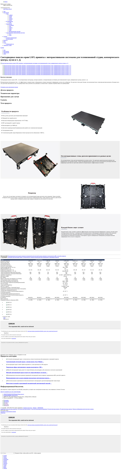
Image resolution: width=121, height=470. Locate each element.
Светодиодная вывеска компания (39, 409)
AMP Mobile (40, 407)
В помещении (9, 21)
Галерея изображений (11, 37)
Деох (7, 13)
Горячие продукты (27, 407)
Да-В (10, 35)
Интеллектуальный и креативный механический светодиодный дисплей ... (29, 383)
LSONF (11, 18)
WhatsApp (3, 412)
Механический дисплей (14, 31)
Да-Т (10, 34)
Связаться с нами (7, 45)
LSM (10, 30)
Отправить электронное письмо (8, 411)
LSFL (10, 29)
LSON (10, 16)
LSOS (10, 20)
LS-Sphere (11, 25)
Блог (4, 41)
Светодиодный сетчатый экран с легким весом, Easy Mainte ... (25, 361)
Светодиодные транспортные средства (15, 32)
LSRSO (11, 15)
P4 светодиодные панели (53, 409)
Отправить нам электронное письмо (9, 87)
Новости (5, 40)
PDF (4, 318)
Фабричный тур (10, 44)
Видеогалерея (9, 39)
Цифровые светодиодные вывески (9, 409)
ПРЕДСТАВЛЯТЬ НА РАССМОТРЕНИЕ (11, 391)
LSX (10, 26)
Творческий (9, 24)
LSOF (10, 17)
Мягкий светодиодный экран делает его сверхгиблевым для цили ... (26, 372)
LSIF (10, 22)
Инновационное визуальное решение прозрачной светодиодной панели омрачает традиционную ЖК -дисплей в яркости (37, 256)
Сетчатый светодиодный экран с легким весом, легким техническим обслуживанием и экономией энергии (33, 257)
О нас (4, 42)
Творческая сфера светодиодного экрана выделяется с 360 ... (24, 367)
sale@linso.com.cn (7, 9)
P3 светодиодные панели (66, 409)
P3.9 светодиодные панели (24, 409)
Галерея (5, 36)
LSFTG (10, 27)
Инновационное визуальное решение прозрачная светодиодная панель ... (28, 378)
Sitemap (34, 407)
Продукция (6, 12)
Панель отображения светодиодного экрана (83, 409)
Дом (4, 11)
